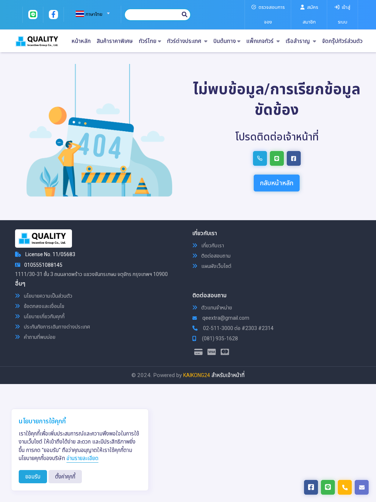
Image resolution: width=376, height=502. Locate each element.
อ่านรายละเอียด (82, 458)
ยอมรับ (32, 476)
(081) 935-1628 (219, 338)
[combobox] (89, 11)
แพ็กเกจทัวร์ (260, 41)
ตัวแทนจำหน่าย (216, 308)
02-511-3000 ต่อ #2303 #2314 (238, 328)
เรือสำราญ (298, 41)
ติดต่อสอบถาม (215, 256)
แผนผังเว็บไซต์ (215, 266)
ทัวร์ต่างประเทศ (185, 41)
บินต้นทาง (224, 41)
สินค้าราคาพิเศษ (115, 41)
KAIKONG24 (196, 375)
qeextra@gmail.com (225, 318)
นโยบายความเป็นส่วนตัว (47, 296)
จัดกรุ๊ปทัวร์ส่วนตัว (342, 41)
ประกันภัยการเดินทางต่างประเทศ (56, 327)
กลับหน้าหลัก (276, 183)
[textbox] (89, 14)
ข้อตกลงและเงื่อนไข (43, 306)
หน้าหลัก (81, 41)
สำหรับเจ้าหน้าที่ (228, 375)
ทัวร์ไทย (147, 41)
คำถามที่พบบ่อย (39, 337)
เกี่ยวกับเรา (212, 245)
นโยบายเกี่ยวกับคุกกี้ (44, 316)
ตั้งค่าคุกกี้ (65, 476)
